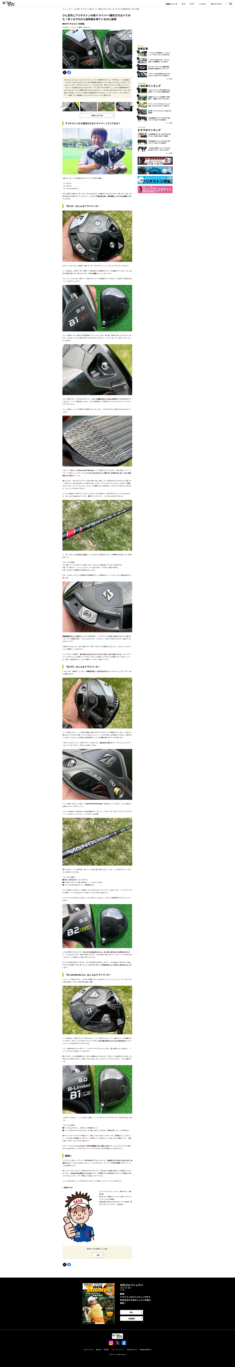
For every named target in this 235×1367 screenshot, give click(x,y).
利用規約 (106, 1349)
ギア (183, 4)
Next (133, 106)
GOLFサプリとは (88, 1349)
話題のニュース (171, 4)
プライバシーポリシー (117, 1349)
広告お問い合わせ (132, 1349)
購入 (131, 1312)
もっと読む (169, 79)
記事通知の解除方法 (145, 1349)
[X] (64, 72)
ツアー (192, 4)
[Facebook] (69, 72)
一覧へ (98, 1255)
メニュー (230, 4)
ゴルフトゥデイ (216, 4)
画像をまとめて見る (97, 115)
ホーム (64, 9)
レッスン (202, 4)
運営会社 (98, 1349)
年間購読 (131, 1318)
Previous (61, 106)
